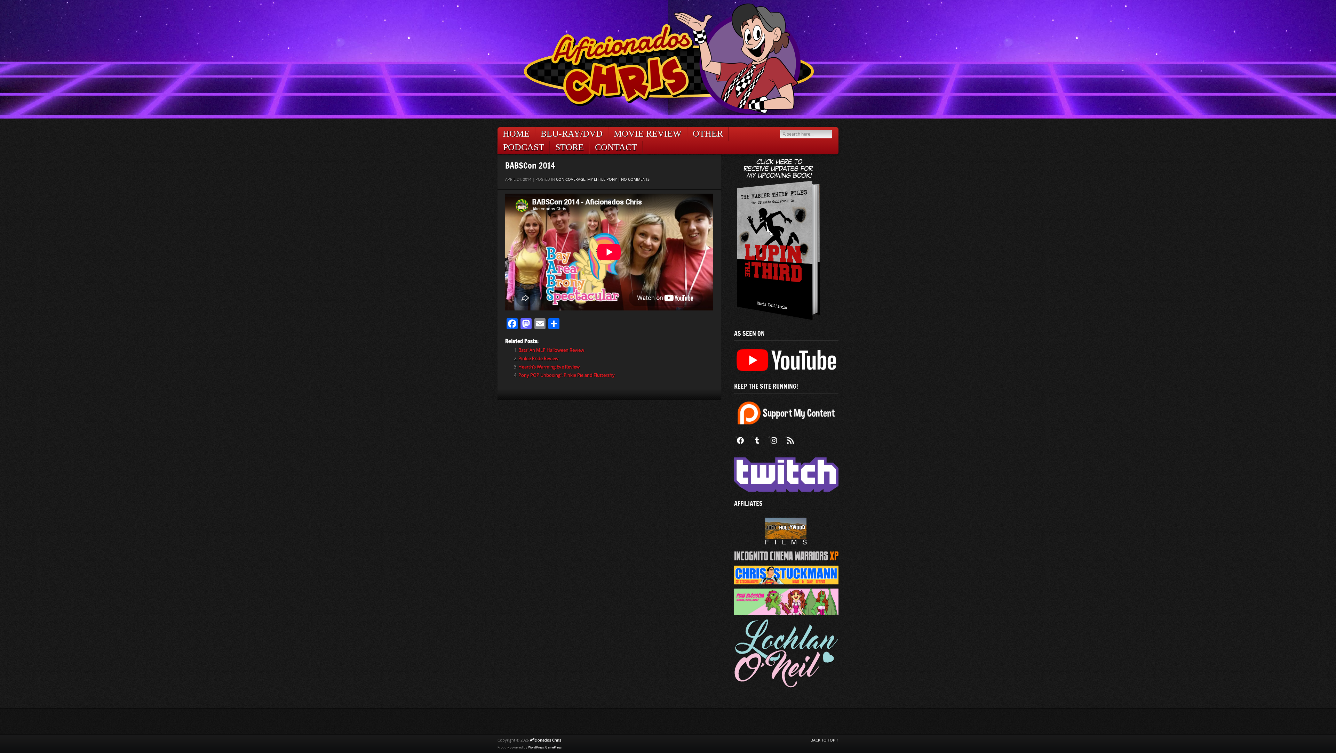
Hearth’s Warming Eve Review (549, 367)
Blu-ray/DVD (572, 134)
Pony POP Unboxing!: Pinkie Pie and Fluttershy (566, 375)
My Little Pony (602, 179)
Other (708, 134)
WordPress (536, 747)
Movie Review (648, 134)
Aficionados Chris (545, 740)
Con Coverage (570, 179)
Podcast (523, 147)
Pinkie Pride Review (538, 358)
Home (516, 134)
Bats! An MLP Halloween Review (551, 350)
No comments (635, 179)
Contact (616, 147)
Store (569, 147)
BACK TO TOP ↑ (824, 740)
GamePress (553, 747)
